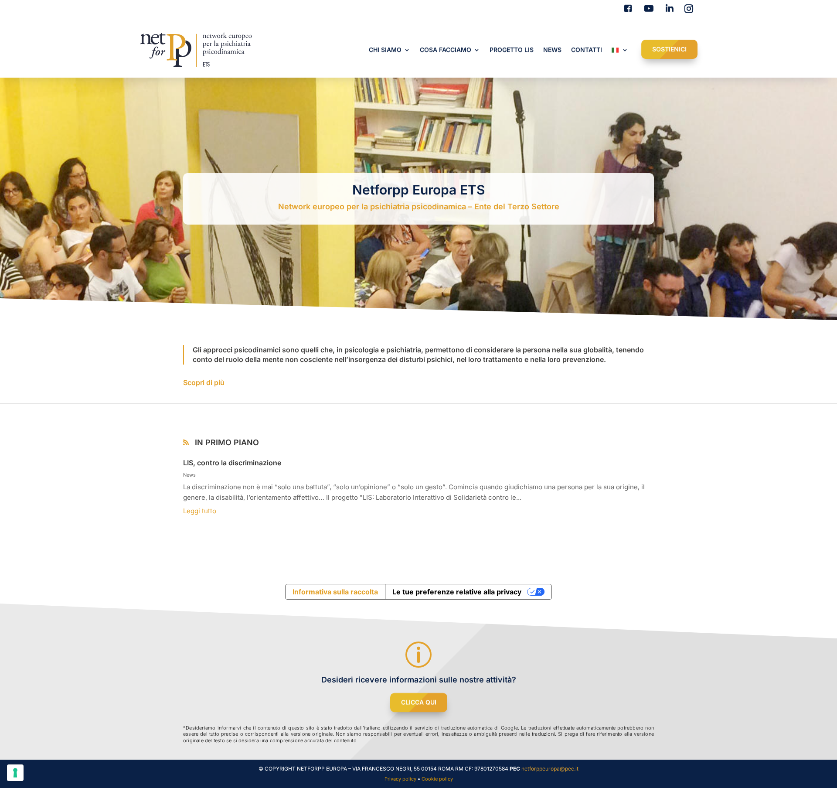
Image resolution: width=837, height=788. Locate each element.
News (189, 475)
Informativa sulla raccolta (335, 591)
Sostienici (669, 49)
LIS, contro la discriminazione (233, 462)
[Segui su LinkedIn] (668, 8)
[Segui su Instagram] (689, 8)
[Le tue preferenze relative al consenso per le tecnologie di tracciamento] (15, 772)
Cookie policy (437, 779)
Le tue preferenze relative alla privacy (456, 591)
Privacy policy (400, 779)
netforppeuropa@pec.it (549, 768)
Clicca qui (418, 702)
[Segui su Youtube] (647, 8)
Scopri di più (204, 382)
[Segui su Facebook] (626, 8)
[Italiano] (620, 51)
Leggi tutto (199, 511)
